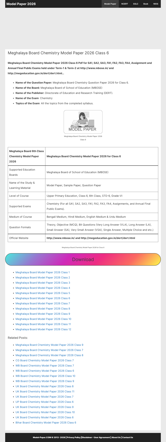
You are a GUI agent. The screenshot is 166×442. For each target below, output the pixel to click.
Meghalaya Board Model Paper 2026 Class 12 (43, 329)
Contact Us (127, 437)
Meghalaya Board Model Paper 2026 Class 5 (43, 293)
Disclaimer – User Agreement (96, 437)
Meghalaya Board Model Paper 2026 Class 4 (43, 287)
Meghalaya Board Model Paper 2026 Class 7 (43, 303)
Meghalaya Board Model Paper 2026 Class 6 (43, 298)
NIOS (155, 4)
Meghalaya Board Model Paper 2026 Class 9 (43, 313)
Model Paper (110, 4)
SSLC (135, 4)
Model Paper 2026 (21, 4)
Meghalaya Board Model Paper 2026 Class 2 (43, 277)
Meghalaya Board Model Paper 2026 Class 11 (43, 324)
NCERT (124, 4)
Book (145, 4)
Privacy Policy (74, 437)
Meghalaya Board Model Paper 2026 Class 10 (43, 319)
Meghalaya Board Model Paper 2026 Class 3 (43, 282)
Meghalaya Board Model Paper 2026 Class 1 (43, 272)
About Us (116, 437)
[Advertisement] (83, 28)
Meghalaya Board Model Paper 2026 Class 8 (43, 308)
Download (83, 259)
